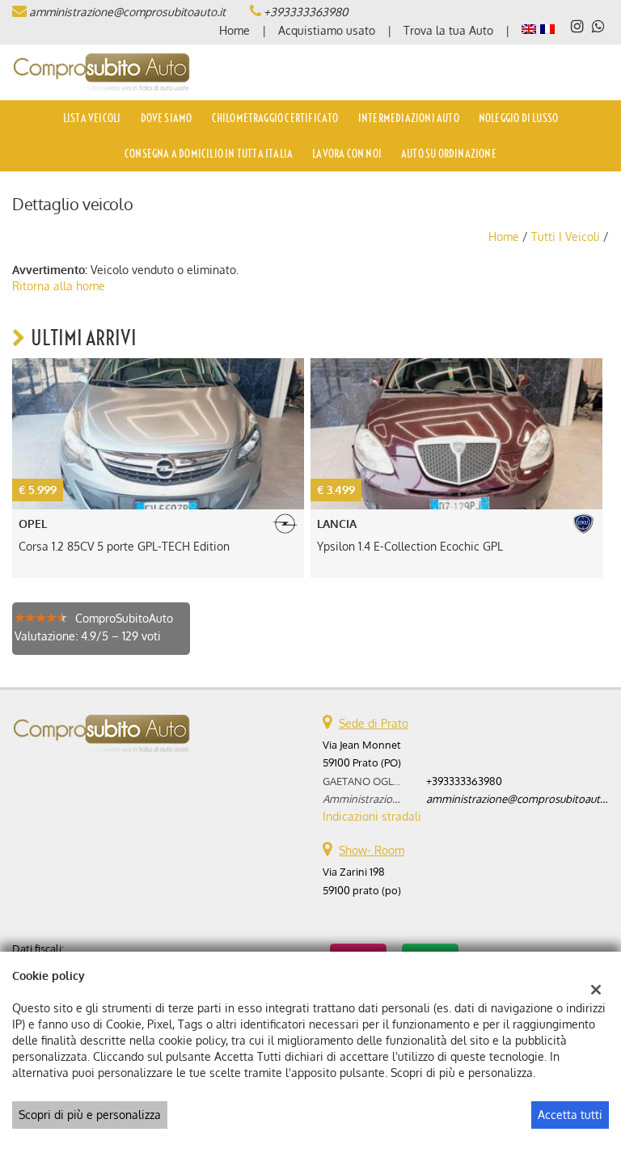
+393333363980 (306, 12)
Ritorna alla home (58, 286)
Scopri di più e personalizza (90, 1114)
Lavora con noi (347, 153)
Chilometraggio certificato (275, 118)
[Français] (547, 28)
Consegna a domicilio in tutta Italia (209, 153)
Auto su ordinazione (448, 153)
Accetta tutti (570, 1114)
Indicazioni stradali (372, 816)
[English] (529, 28)
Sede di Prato (373, 723)
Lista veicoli (92, 118)
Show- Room (371, 850)
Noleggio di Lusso (518, 118)
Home (234, 30)
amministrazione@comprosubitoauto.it (127, 12)
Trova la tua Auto (448, 30)
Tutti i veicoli (565, 236)
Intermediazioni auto (408, 118)
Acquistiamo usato (326, 30)
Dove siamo (166, 118)
